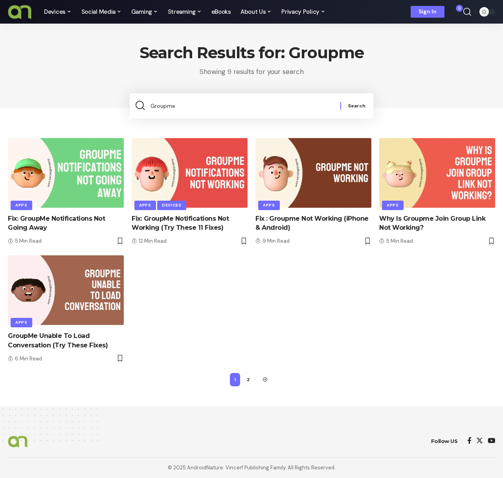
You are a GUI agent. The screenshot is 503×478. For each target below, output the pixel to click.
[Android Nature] (19, 12)
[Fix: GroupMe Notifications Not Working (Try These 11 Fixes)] (190, 173)
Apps (21, 205)
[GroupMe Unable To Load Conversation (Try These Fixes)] (66, 290)
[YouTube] (491, 441)
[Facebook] (469, 441)
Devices (172, 205)
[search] (467, 11)
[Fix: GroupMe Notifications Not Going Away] (66, 173)
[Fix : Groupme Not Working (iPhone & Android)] (313, 173)
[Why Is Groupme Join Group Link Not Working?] (437, 173)
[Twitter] (479, 441)
